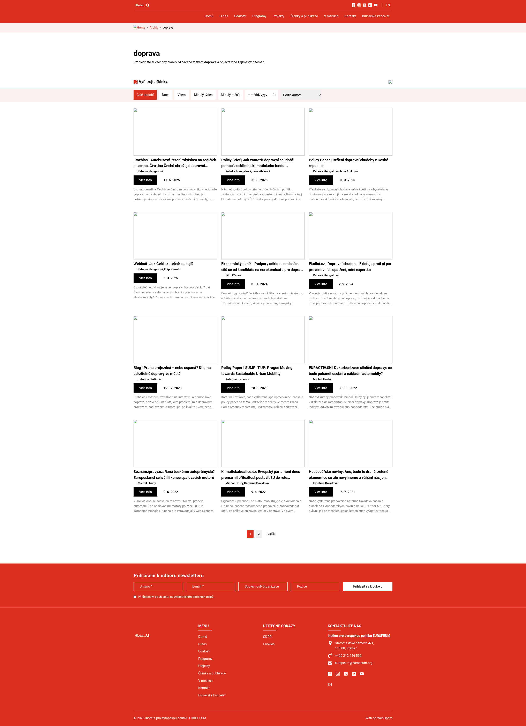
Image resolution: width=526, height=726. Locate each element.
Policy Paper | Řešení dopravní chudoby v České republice (348, 163)
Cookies (269, 644)
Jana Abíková (261, 171)
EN (388, 5)
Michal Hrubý (322, 379)
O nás (224, 16)
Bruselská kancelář (375, 16)
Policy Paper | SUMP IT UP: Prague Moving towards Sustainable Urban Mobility (256, 370)
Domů (209, 16)
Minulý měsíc (230, 95)
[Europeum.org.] (139, 27)
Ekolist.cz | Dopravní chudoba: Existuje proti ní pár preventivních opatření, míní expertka (350, 267)
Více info (145, 180)
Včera (182, 95)
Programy (259, 16)
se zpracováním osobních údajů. (192, 597)
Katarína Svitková (149, 379)
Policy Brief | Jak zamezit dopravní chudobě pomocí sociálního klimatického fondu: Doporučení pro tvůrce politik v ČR (257, 163)
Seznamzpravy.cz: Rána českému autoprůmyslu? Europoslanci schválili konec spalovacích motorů (174, 474)
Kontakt (350, 16)
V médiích (331, 16)
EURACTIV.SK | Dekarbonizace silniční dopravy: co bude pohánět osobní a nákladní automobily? (350, 370)
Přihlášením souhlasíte (176, 597)
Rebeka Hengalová (150, 171)
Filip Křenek (172, 269)
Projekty (278, 16)
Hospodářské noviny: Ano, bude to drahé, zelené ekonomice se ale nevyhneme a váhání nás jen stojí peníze (348, 475)
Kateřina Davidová (256, 483)
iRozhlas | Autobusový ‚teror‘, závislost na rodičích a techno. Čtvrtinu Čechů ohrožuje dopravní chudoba (175, 163)
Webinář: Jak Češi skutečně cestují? (164, 264)
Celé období (145, 95)
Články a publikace (304, 16)
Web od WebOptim (379, 718)
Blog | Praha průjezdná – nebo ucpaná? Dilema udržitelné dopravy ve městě (172, 370)
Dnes (165, 95)
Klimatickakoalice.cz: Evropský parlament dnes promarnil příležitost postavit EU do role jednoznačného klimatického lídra (260, 475)
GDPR (267, 637)
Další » (272, 533)
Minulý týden (203, 95)
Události (240, 16)
